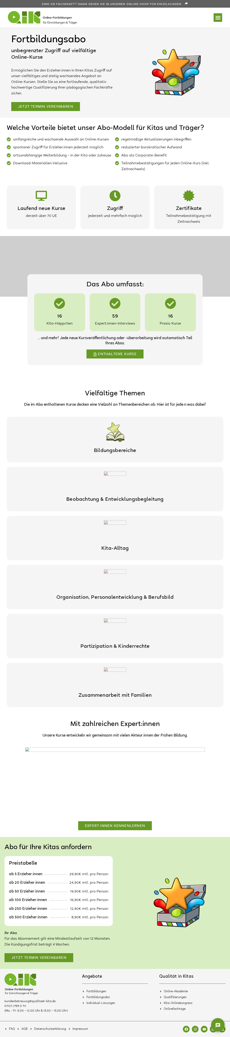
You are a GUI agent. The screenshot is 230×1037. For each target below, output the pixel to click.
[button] (218, 17)
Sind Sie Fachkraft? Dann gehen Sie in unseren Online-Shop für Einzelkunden (112, 4)
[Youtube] (204, 1029)
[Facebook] (186, 1029)
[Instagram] (195, 1029)
